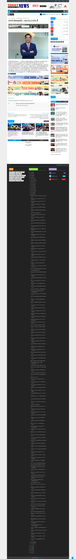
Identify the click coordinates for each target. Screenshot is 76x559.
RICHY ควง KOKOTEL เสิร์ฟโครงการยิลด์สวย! (38, 504)
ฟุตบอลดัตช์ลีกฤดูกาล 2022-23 (35, 482)
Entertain (29, 14)
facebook (41, 140)
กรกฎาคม (32, 187)
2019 (31, 550)
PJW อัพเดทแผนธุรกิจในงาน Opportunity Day (38, 365)
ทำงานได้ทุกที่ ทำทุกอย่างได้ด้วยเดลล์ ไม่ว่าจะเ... (38, 475)
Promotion (17, 177)
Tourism (23, 175)
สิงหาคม (32, 185)
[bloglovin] (18, 1)
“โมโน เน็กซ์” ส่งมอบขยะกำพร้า (36, 212)
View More (46, 121)
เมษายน (32, 192)
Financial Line (13, 18)
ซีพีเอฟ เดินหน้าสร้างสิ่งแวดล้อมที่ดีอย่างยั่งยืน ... (38, 360)
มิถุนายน (32, 189)
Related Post (11, 121)
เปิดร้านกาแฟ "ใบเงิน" (34, 377)
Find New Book (12, 180)
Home (9, 18)
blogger (14, 140)
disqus (28, 140)
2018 (31, 552)
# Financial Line (13, 73)
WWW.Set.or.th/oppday (17, 72)
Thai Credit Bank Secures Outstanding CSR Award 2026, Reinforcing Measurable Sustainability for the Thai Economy (13, 134)
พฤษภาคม (32, 190)
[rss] (22, 1)
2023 (31, 177)
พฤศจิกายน (33, 180)
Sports (20, 173)
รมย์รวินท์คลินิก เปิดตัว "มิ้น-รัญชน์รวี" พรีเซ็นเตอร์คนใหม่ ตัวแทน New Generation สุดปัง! (62, 124)
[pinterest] (17, 1)
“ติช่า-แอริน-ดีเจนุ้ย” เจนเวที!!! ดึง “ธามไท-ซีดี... (38, 324)
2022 (31, 545)
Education (22, 177)
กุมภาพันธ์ (32, 542)
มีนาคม (32, 194)
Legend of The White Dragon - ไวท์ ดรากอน (38, 14)
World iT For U (12, 173)
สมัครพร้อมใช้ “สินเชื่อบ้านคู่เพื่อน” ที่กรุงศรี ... (38, 511)
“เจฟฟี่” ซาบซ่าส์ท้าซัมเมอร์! (35, 404)
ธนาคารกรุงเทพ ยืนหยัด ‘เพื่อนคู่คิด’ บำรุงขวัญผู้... (38, 268)
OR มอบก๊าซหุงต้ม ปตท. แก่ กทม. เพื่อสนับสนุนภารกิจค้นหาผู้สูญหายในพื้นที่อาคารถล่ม (62, 140)
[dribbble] (20, 1)
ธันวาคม (32, 178)
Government (19, 175)
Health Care (12, 177)
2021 (31, 547)
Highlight (59, 101)
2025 (31, 174)
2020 (31, 549)
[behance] (24, 1)
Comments (65, 101)
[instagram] (26, 1)
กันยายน (32, 184)
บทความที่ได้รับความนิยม (53, 101)
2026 (31, 172)
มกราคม (32, 543)
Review (16, 11)
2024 (31, 175)
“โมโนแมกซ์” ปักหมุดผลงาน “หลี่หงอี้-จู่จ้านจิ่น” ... (38, 289)
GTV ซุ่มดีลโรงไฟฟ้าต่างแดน (35, 270)
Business (22, 172)
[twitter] (15, 1)
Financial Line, (25, 22)
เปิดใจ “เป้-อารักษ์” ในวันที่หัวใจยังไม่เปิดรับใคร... (38, 463)
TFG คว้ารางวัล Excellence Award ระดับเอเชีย (38, 372)
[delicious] (28, 1)
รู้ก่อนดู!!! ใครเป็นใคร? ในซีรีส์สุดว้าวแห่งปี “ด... (38, 464)
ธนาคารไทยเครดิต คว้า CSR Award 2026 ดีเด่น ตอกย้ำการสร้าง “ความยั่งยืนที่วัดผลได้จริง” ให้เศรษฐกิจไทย (28, 133)
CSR (16, 173)
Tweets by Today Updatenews (56, 154)
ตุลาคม (32, 182)
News (12, 11)
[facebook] (13, 1)
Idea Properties (12, 175)
